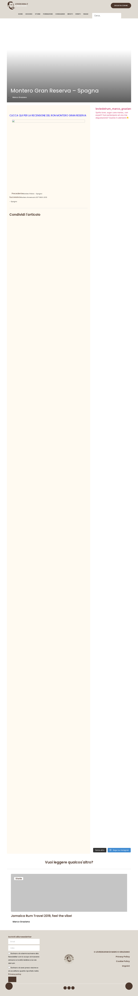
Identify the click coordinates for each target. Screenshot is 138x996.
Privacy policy (14, 974)
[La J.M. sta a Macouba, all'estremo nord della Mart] (125, 383)
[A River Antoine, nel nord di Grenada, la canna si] (99, 437)
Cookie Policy (123, 961)
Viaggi (85, 14)
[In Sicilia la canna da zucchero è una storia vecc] (112, 370)
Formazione (48, 14)
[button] (106, 11)
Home (20, 14)
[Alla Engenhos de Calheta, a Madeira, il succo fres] (112, 211)
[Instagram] (69, 988)
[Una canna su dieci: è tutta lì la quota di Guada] (99, 205)
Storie (37, 14)
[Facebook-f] (65, 988)
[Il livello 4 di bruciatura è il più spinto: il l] (125, 208)
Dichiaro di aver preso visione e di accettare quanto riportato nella (23, 971)
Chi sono (28, 14)
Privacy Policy (123, 956)
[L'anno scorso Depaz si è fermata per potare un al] (112, 654)
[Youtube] (73, 988)
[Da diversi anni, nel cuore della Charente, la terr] (99, 678)
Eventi (78, 14)
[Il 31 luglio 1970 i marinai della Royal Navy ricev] (125, 709)
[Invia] (12, 979)
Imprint (126, 966)
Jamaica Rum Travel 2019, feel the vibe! (41, 916)
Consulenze (60, 14)
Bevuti (70, 14)
